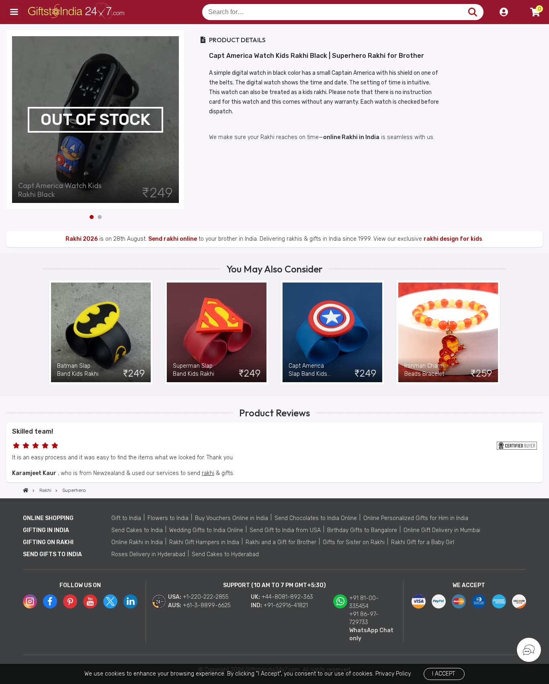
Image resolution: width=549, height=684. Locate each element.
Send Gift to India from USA (285, 530)
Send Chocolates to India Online (315, 518)
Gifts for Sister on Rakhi (354, 542)
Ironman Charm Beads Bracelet (424, 369)
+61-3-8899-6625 (207, 605)
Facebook (50, 601)
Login (504, 12)
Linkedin (130, 601)
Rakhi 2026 (82, 239)
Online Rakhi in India (137, 542)
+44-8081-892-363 (287, 597)
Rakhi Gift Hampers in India (204, 542)
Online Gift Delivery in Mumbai (442, 530)
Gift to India (126, 518)
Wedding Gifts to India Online (206, 530)
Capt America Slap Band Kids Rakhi (308, 370)
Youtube (90, 601)
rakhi (208, 473)
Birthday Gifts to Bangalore (362, 530)
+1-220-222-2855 (206, 597)
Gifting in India (46, 530)
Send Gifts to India (52, 554)
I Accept (443, 673)
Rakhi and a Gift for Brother (281, 542)
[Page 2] (100, 217)
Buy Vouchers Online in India (231, 518)
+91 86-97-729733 (364, 618)
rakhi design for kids (453, 239)
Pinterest (70, 601)
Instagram (30, 601)
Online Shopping (48, 518)
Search (472, 12)
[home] (26, 490)
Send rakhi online (172, 239)
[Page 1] (92, 217)
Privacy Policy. (393, 673)
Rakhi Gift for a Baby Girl (422, 542)
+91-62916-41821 (286, 605)
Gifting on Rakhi (48, 542)
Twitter (110, 601)
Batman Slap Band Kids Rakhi (77, 369)
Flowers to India (167, 518)
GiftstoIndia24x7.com (77, 12)
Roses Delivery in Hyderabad (148, 554)
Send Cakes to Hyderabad (225, 554)
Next (179, 120)
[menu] (14, 12)
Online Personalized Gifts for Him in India (415, 518)
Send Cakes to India (137, 530)
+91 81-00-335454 (364, 602)
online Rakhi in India (351, 137)
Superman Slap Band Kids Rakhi (193, 369)
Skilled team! (32, 431)
